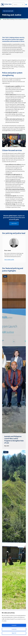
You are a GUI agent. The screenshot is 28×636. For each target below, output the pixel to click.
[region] (14, 623)
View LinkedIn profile (9, 259)
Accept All (14, 625)
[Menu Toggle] (26, 4)
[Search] (23, 4)
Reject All (14, 633)
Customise (14, 629)
